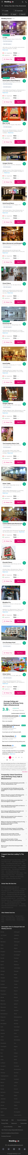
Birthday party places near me (12, 903)
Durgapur (3, 951)
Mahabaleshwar (18, 1017)
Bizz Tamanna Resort (8, 736)
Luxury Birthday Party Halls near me (13, 896)
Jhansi (15, 1007)
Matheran (16, 964)
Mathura (16, 938)
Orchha (16, 961)
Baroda (16, 1062)
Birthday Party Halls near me (12, 889)
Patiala (15, 977)
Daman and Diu (17, 1115)
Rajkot (15, 1095)
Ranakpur (16, 981)
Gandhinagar (4, 1108)
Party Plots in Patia (10, 919)
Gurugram (3, 1066)
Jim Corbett (3, 935)
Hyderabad (16, 1026)
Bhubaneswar (17, 1069)
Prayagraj (16, 1092)
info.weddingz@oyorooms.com (15, 1145)
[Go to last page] (13, 760)
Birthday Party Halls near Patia (13, 878)
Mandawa (3, 941)
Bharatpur (3, 990)
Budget (14, 14)
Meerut (2, 1082)
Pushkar (3, 984)
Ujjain (2, 1112)
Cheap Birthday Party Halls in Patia (14, 873)
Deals (19, 1126)
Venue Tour (9, 59)
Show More (24, 771)
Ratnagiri (16, 971)
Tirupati (2, 955)
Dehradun (3, 1092)
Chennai (3, 1033)
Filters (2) (23, 14)
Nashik (15, 1076)
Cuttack (16, 1108)
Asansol (16, 987)
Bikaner (16, 997)
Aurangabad (17, 1112)
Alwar (2, 948)
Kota (2, 938)
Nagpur (16, 1046)
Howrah (16, 1089)
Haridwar (16, 1010)
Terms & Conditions (22, 1120)
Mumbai (16, 1023)
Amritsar (16, 1072)
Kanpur (16, 1056)
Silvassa (16, 1020)
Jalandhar (3, 1098)
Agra (2, 1056)
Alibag (2, 974)
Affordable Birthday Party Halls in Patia (11, 859)
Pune (15, 1033)
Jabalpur (3, 1102)
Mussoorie (3, 1007)
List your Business (8, 1126)
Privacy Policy (4, 1123)
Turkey (15, 984)
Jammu (16, 945)
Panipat (2, 1115)
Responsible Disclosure (17, 1130)
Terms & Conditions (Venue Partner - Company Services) (10, 1134)
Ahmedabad (17, 1040)
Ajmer (2, 964)
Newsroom (14, 1123)
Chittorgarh (17, 932)
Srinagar (3, 971)
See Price (20, 59)
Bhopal (2, 1069)
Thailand (3, 981)
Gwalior (16, 1098)
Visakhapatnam (4, 1076)
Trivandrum (3, 994)
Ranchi (2, 1085)
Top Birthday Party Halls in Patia (13, 863)
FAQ (13, 1120)
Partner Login (4, 1120)
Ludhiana (3, 1062)
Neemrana (3, 1004)
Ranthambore (4, 1013)
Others (15, 994)
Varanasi (3, 1072)
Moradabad (3, 1023)
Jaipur (2, 1036)
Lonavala (16, 1000)
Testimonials (23, 1123)
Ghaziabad (3, 1043)
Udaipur (16, 1053)
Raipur (2, 1095)
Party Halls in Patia (10, 918)
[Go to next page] (10, 760)
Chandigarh (3, 1046)
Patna (2, 1049)
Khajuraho (3, 1017)
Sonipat (2, 1020)
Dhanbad (16, 958)
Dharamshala (17, 951)
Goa (15, 1043)
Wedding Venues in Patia (7, 916)
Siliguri (15, 1105)
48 (7, 760)
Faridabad (16, 1066)
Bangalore (16, 1030)
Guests (6, 14)
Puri (15, 1049)
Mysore (16, 990)
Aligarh (16, 948)
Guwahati (3, 1079)
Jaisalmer (16, 935)
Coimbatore (17, 1102)
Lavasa (2, 961)
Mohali (2, 997)
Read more (5, 50)
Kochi (15, 1085)
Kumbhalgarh (4, 987)
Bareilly (2, 958)
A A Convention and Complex (10, 716)
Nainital (2, 968)
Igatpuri (16, 1004)
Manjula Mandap (7, 745)
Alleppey (3, 1000)
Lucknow (16, 1036)
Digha (2, 945)
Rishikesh (3, 1010)
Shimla (2, 1105)
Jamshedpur (17, 968)
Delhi (2, 1026)
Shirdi (15, 1013)
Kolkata (2, 1030)
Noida (15, 1059)
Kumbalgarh (17, 955)
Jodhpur (16, 1082)
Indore (2, 1040)
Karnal (2, 1089)
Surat (2, 1059)
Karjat (15, 974)
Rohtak (2, 932)
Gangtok (3, 977)
